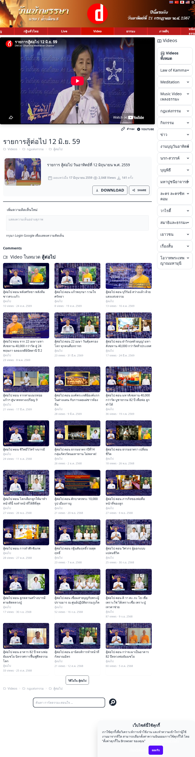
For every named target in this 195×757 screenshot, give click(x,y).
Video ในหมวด (32, 257)
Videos (12, 149)
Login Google (24, 235)
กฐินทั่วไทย (31, 31)
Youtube (147, 129)
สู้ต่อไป (57, 149)
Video (97, 31)
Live (64, 31)
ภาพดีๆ (164, 31)
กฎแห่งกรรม (35, 149)
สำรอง (130, 129)
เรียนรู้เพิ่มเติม (138, 750)
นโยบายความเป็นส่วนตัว (162, 741)
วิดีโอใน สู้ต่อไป (77, 680)
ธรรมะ (130, 31)
